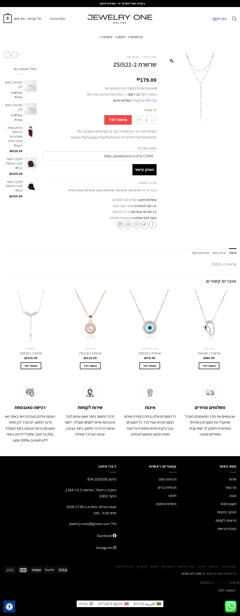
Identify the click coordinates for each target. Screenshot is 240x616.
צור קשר (213, 566)
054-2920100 (97, 479)
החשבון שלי (168, 566)
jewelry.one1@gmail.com (89, 523)
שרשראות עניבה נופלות (81, 190)
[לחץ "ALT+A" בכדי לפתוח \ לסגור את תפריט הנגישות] (9, 607)
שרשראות (133, 57)
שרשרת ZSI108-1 (209, 353)
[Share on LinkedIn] (120, 225)
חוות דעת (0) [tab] (200, 253)
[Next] (3, 333)
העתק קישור (144, 169)
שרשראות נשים (105, 190)
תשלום (154, 566)
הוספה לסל (118, 119)
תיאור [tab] (232, 253)
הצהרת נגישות (227, 528)
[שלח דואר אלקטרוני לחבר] (136, 225)
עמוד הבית (150, 57)
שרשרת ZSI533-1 (31, 353)
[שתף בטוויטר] (144, 225)
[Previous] (236, 333)
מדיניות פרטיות (124, 566)
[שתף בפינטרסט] (128, 225)
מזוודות (107, 36)
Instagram (104, 547)
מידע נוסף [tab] (218, 253)
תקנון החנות (228, 503)
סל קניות (142, 566)
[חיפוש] (234, 19)
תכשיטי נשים (167, 479)
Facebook (105, 535)
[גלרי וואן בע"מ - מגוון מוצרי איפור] (120, 18)
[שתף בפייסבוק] (153, 225)
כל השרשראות (136, 190)
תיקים (121, 36)
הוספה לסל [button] (209, 366)
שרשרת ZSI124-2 (90, 353)
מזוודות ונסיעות (166, 503)
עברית (222, 18)
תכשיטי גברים (167, 487)
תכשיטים (137, 36)
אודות (232, 479)
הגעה (232, 495)
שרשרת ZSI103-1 (150, 353)
